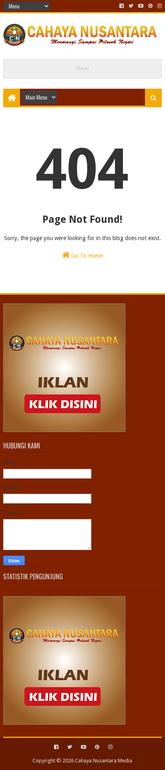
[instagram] (159, 6)
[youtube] (141, 6)
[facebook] (121, 6)
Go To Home (86, 256)
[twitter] (131, 6)
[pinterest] (150, 6)
